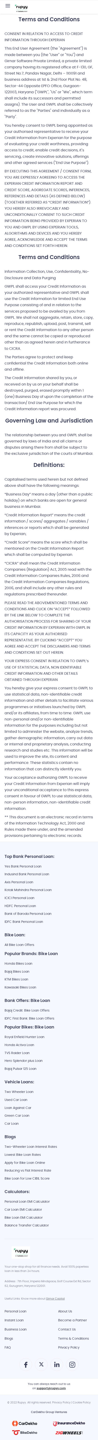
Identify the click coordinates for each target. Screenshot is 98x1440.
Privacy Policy (69, 1347)
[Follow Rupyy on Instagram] (72, 1366)
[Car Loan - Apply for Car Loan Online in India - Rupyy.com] (21, 9)
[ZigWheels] (69, 1432)
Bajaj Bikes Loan (17, 971)
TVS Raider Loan (17, 1053)
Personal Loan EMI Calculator (27, 1201)
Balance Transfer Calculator (27, 1225)
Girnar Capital (55, 1299)
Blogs (9, 1338)
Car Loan (12, 1124)
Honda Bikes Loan (18, 963)
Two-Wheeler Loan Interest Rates (31, 1147)
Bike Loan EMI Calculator (24, 1218)
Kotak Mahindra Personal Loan (28, 890)
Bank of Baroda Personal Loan (28, 914)
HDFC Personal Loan (20, 906)
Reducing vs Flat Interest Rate (28, 1170)
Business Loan (16, 1329)
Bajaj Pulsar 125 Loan (20, 1069)
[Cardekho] (25, 1424)
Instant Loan (14, 1320)
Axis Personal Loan (19, 882)
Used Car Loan (16, 1100)
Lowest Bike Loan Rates (23, 1155)
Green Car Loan (17, 1116)
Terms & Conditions (73, 1338)
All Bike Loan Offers (19, 945)
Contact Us (67, 1329)
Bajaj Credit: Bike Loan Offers (27, 1010)
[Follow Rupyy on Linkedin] (57, 1367)
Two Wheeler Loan (19, 1092)
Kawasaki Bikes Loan (20, 987)
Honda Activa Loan (19, 1045)
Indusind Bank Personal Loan (27, 874)
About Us (65, 1311)
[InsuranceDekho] (69, 1423)
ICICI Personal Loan (19, 898)
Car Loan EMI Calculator (23, 1209)
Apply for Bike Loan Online (25, 1163)
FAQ (8, 1347)
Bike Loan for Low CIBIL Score (27, 1178)
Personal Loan (15, 1311)
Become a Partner (72, 1320)
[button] (7, 6)
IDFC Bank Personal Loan (24, 922)
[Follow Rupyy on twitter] (41, 1366)
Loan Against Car (18, 1108)
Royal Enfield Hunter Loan (24, 1037)
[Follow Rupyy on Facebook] (25, 1366)
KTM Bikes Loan (16, 979)
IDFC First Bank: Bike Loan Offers (29, 1018)
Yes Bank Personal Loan (23, 866)
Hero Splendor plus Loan (24, 1061)
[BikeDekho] (25, 1432)
